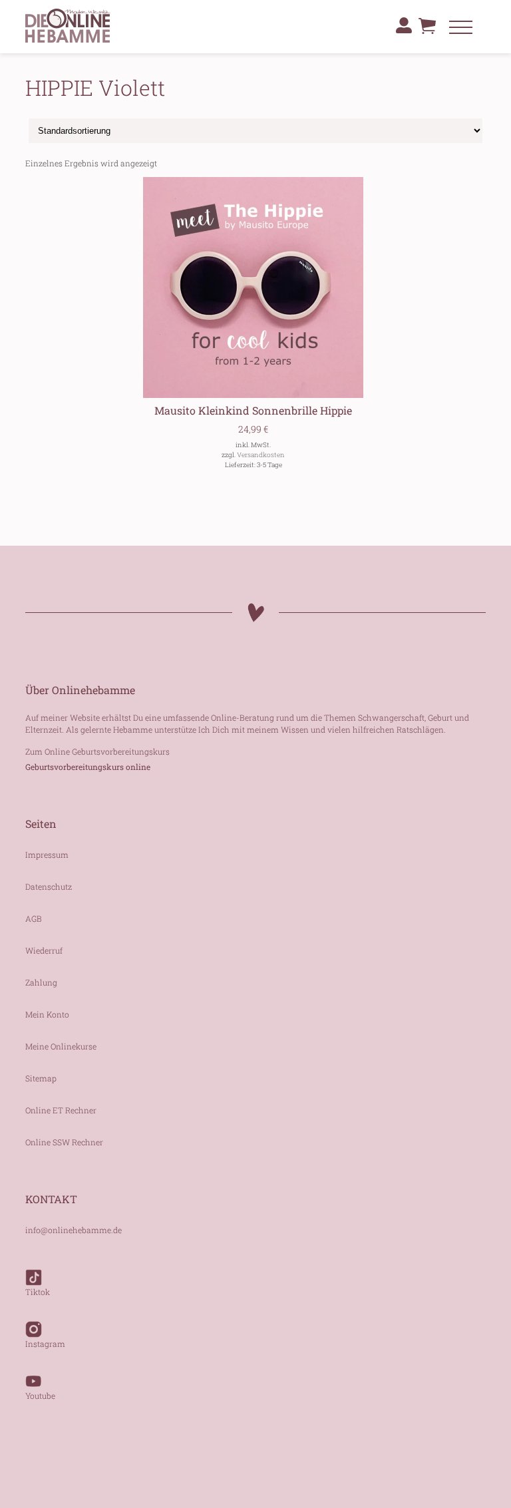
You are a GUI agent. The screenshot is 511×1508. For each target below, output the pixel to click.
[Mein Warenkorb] (427, 29)
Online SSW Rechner (64, 1142)
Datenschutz (48, 886)
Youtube (40, 1395)
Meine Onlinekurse (60, 1046)
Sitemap (41, 1078)
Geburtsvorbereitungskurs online (87, 766)
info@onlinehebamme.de (73, 1230)
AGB (33, 918)
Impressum (47, 854)
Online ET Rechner (60, 1110)
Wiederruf (44, 950)
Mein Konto (47, 1014)
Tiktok (37, 1291)
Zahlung (41, 982)
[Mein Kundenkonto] (404, 25)
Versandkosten (261, 455)
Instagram (45, 1343)
